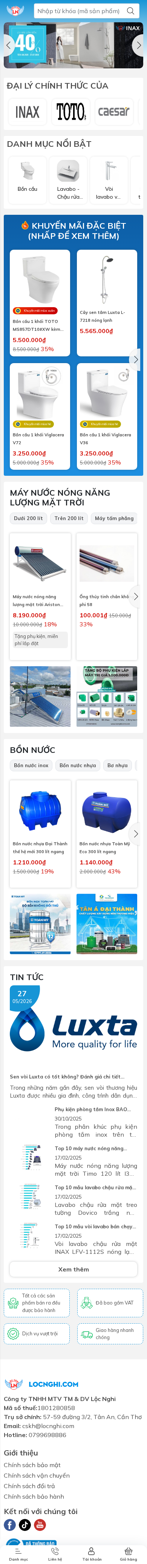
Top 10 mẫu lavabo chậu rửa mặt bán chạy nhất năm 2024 (95, 1187)
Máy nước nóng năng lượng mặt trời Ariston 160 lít (36, 601)
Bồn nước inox (31, 765)
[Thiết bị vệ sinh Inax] (27, 112)
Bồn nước (32, 750)
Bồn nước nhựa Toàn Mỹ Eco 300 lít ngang (105, 847)
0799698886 (47, 1435)
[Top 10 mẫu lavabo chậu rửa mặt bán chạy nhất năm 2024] (30, 1197)
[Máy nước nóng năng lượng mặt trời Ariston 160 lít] (40, 563)
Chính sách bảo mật (32, 1465)
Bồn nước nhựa (78, 765)
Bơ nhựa (117, 765)
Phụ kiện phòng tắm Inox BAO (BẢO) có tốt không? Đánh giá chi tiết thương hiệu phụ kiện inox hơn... (95, 1109)
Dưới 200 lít (28, 518)
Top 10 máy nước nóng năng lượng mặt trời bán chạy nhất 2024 (90, 1148)
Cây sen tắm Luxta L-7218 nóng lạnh (102, 316)
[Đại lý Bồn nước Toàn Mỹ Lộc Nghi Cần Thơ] (40, 924)
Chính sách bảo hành (34, 1496)
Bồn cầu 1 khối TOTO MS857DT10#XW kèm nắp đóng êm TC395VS (37, 326)
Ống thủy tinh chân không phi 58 (107, 600)
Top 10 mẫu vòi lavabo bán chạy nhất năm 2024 (93, 1227)
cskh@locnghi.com (48, 1426)
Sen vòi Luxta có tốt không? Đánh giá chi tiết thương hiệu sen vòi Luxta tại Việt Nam (65, 1077)
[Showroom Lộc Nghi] (15, 11)
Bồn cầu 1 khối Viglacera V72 (38, 438)
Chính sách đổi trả (29, 1486)
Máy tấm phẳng (114, 518)
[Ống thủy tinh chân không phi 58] (107, 563)
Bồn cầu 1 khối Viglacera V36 (105, 438)
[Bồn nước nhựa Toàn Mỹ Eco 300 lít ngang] (107, 810)
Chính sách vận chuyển (37, 1475)
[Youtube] (40, 1525)
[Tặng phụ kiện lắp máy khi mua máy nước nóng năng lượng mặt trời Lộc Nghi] (107, 696)
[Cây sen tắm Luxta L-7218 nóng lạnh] (107, 280)
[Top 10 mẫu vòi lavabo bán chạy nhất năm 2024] (30, 1236)
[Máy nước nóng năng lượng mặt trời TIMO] (40, 696)
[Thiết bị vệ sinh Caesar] (114, 112)
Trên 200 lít (69, 518)
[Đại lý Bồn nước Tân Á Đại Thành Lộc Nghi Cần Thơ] (107, 924)
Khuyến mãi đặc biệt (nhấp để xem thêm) (77, 230)
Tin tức (27, 977)
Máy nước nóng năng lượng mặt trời (60, 497)
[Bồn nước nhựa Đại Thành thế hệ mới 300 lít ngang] (40, 810)
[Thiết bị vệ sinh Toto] (71, 112)
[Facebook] (10, 1525)
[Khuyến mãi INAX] (73, 45)
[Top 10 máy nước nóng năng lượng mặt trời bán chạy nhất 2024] (30, 1158)
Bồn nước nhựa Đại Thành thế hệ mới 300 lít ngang (40, 847)
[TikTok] (25, 1525)
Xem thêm (73, 1269)
